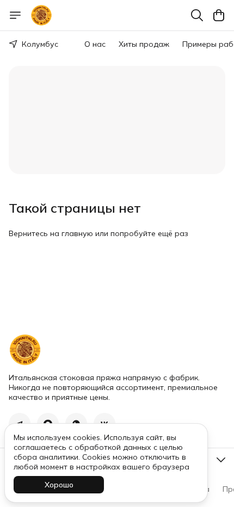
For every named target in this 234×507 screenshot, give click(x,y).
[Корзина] (218, 15)
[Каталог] (15, 15)
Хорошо (59, 485)
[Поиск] (197, 15)
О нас (95, 44)
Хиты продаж (144, 44)
